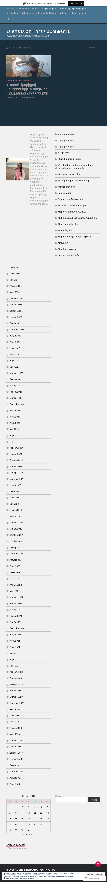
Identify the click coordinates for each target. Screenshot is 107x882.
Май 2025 (14, 354)
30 (22, 830)
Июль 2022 (15, 566)
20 (47, 818)
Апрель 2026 (16, 286)
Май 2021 (14, 653)
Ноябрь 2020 (16, 690)
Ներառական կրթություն (19, 81)
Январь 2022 (16, 603)
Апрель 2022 (16, 584)
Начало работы (76, 3)
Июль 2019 (15, 784)
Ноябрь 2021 (16, 616)
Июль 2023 (15, 491)
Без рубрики (64, 152)
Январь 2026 (16, 304)
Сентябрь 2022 (17, 553)
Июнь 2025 (15, 348)
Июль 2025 (15, 342)
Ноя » (31, 834)
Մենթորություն (66, 186)
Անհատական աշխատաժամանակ (39, 13)
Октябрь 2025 (16, 323)
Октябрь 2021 (16, 622)
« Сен (25, 834)
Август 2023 (15, 485)
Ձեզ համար (12, 13)
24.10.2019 (11, 97)
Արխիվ (63, 13)
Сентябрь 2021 (17, 628)
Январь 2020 (16, 746)
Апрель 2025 (16, 360)
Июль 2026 (15, 267)
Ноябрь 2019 (16, 759)
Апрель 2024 (16, 435)
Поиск (58, 796)
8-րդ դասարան (49, 8)
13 (47, 812)
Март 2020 (15, 734)
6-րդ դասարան (66, 134)
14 (9, 818)
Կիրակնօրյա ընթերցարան (73, 8)
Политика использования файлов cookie (19, 878)
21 (9, 824)
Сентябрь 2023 (17, 479)
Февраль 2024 (16, 448)
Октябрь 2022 (16, 547)
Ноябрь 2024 (16, 391)
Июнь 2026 (15, 273)
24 (28, 824)
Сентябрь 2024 (17, 404)
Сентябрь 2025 (17, 329)
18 (35, 818)
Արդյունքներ (65, 230)
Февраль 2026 (16, 298)
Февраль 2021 (16, 672)
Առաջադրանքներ (68, 224)
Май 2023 (14, 503)
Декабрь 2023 (16, 460)
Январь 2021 (16, 678)
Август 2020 (15, 709)
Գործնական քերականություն (74, 236)
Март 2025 (15, 366)
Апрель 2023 (16, 510)
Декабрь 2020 (16, 684)
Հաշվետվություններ (69, 159)
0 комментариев (26, 97)
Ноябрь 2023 (16, 466)
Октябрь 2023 (16, 472)
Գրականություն (67, 249)
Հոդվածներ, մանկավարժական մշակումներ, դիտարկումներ (74, 166)
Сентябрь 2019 (17, 771)
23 (22, 824)
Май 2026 (14, 279)
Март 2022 (15, 591)
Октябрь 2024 (16, 398)
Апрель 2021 (16, 659)
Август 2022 (15, 560)
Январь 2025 (16, 379)
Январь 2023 (16, 528)
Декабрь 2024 (16, 385)
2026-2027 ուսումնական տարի (21, 8)
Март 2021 (15, 665)
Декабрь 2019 (16, 752)
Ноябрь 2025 (16, 317)
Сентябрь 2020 (17, 703)
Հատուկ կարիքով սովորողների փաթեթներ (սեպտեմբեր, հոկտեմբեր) (27, 89)
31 (28, 830)
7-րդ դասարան (66, 140)
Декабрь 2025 (16, 311)
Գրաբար (63, 243)
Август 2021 (15, 634)
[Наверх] (98, 864)
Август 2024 (15, 410)
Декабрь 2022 (16, 535)
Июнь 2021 (15, 647)
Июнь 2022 (15, 572)
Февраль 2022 (16, 597)
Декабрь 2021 (16, 609)
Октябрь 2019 (16, 765)
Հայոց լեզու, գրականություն (38, 31)
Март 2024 (15, 441)
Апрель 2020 (16, 728)
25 (35, 824)
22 (16, 824)
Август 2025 (15, 335)
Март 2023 (15, 516)
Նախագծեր (65, 193)
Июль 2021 (15, 640)
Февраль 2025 (16, 373)
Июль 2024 (15, 416)
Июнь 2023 (15, 497)
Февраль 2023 (16, 522)
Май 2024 (14, 429)
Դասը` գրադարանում (70, 255)
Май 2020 (14, 721)
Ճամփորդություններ (69, 174)
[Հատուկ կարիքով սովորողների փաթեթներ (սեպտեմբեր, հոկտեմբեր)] (28, 66)
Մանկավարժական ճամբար (74, 180)
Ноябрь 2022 (16, 541)
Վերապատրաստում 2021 (72, 211)
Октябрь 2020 (16, 697)
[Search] (8, 19)
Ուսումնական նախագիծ (72, 205)
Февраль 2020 (16, 740)
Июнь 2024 (15, 423)
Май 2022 (14, 578)
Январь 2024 (16, 454)
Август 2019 (15, 777)
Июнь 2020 (15, 715)
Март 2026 (15, 292)
